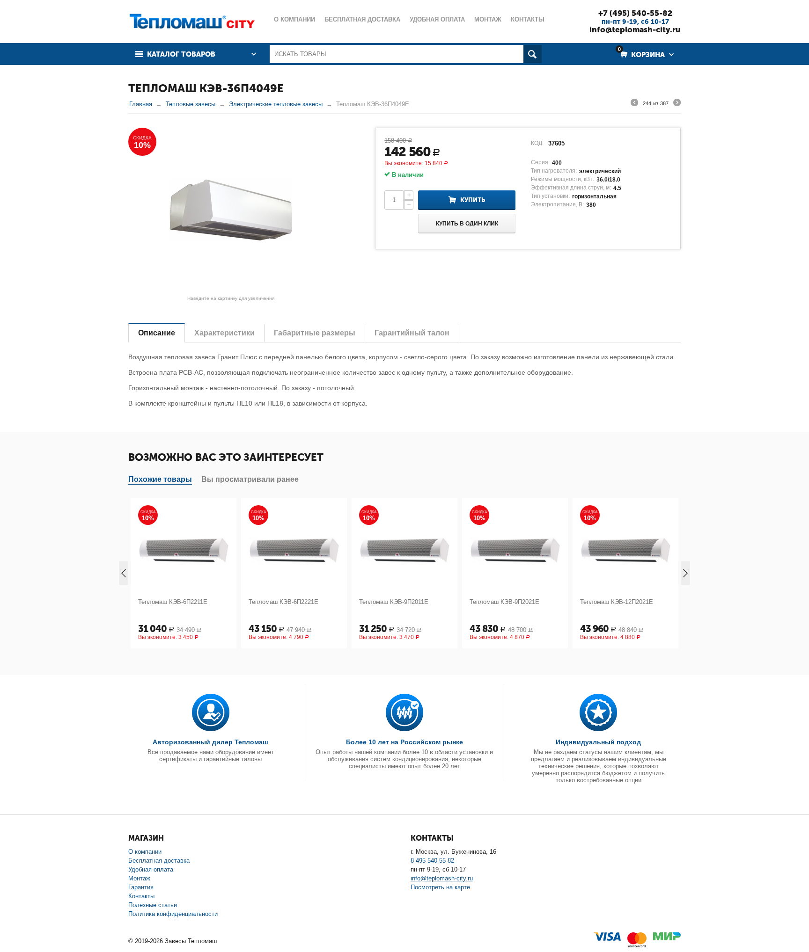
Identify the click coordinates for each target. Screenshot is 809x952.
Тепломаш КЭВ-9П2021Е (398, 601)
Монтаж (139, 878)
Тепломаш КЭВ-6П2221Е (177, 601)
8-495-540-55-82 (432, 860)
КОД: (537, 143)
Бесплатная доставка (159, 860)
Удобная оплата (150, 869)
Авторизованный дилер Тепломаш (210, 742)
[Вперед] (677, 104)
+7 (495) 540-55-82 (635, 13)
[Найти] (532, 54)
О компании (145, 851)
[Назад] (634, 104)
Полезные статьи (152, 904)
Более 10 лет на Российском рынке (404, 742)
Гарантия (141, 887)
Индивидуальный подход (598, 742)
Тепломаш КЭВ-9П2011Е (287, 601)
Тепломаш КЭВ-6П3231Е (619, 601)
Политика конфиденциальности (173, 913)
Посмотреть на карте (440, 887)
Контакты (141, 896)
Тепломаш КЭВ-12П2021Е (510, 601)
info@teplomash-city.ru (635, 29)
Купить (472, 199)
